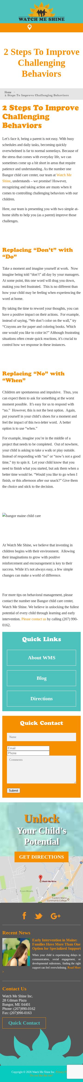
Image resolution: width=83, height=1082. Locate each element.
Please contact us (33, 619)
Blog (42, 678)
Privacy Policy (64, 1072)
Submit (13, 790)
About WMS (41, 657)
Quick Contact (24, 1023)
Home (8, 92)
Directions (41, 698)
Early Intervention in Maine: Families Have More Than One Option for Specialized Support (56, 944)
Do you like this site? (41, 1075)
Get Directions (41, 857)
